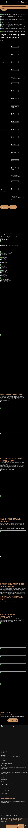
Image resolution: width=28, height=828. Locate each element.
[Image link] (14, 737)
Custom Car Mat (5, 788)
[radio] (15, 50)
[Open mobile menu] (1, 2)
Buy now (13, 207)
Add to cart (4, 207)
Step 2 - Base (4, 130)
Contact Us (4, 793)
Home (1, 13)
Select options (11, 826)
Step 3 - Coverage (3, 190)
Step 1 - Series (4, 62)
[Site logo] (11, 2)
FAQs (2, 796)
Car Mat (6, 13)
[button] (13, 295)
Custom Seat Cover (6, 790)
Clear (12, 199)
